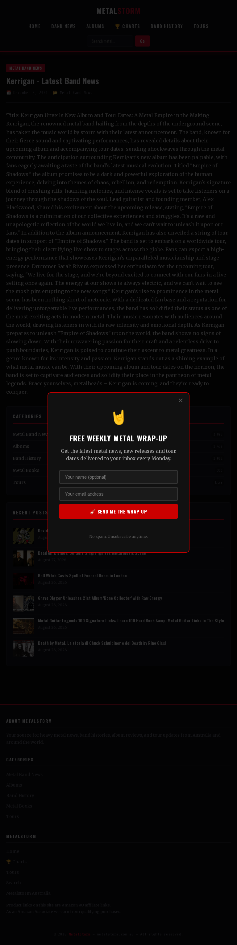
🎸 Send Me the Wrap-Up (118, 511)
